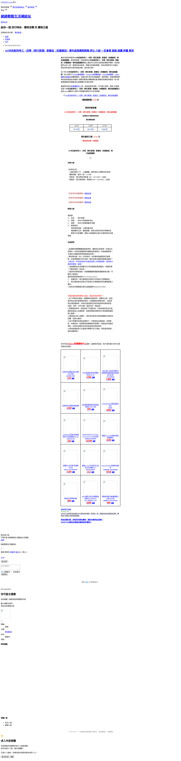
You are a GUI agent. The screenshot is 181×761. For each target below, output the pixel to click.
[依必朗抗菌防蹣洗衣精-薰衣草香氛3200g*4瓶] (90, 403)
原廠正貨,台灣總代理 (90, 469)
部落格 (7, 39)
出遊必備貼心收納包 (70, 375)
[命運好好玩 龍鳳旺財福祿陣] (71, 403)
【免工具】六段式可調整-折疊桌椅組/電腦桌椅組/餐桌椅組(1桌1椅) (110, 373)
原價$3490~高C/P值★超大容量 (70, 469)
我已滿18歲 (5, 757)
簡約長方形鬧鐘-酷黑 (70, 498)
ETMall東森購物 (78, 74)
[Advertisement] (90, 679)
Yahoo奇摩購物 (107, 74)
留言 (17, 552)
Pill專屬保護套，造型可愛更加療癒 (110, 469)
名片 (6, 42)
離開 (12, 757)
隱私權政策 (102, 732)
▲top (3, 557)
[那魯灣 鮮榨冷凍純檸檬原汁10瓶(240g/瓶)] (110, 494)
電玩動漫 (18, 32)
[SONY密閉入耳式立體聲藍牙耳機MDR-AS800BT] (90, 494)
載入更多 (4, 561)
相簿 (6, 37)
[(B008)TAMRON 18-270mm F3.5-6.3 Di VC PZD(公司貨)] (90, 432)
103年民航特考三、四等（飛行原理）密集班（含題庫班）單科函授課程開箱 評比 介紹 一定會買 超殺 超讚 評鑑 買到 (69, 50)
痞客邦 (12, 552)
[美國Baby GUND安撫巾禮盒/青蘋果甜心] (110, 433)
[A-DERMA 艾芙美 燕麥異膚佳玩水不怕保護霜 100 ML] (71, 432)
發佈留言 (4, 574)
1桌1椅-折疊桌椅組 (110, 376)
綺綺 (2, 540)
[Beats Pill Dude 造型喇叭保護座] (110, 463)
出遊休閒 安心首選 (71, 438)
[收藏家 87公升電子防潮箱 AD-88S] (71, 463)
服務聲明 (110, 732)
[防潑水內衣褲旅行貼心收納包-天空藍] (71, 370)
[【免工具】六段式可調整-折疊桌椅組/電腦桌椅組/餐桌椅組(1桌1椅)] (110, 369)
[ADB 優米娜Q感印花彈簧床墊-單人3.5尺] (90, 371)
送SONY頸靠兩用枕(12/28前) (90, 500)
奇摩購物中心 (76, 86)
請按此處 (87, 193)
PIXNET (74, 732)
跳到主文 (4, 22)
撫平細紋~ (110, 407)
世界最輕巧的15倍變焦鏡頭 (90, 438)
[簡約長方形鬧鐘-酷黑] (71, 496)
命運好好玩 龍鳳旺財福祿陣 (70, 405)
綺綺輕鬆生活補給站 (16, 16)
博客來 (68, 77)
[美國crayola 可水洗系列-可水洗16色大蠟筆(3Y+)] (90, 463)
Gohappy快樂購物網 (93, 74)
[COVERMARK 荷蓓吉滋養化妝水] (110, 402)
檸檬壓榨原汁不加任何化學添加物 (110, 500)
